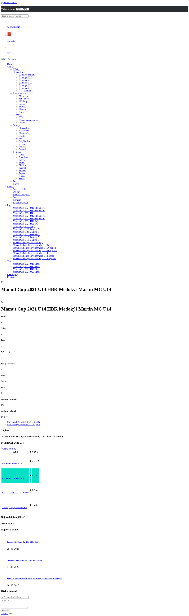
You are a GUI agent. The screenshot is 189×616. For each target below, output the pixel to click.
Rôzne (22, 112)
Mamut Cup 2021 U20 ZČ (25, 224)
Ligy (9, 205)
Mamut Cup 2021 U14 (23, 213)
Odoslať (5, 610)
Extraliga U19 (25, 80)
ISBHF (22, 146)
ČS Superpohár (26, 90)
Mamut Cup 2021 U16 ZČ (25, 221)
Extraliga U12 (25, 88)
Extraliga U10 (25, 82)
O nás (15, 197)
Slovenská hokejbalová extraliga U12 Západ (33, 256)
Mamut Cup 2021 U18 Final (26, 234)
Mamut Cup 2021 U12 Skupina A (29, 216)
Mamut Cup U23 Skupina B (26, 232)
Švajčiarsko (24, 141)
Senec (22, 178)
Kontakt (11, 277)
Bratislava (23, 157)
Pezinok (22, 168)
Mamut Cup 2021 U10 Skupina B (29, 210)
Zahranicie (24, 130)
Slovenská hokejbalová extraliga (28, 242)
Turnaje (22, 106)
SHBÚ (10, 186)
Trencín (22, 170)
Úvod (9, 64)
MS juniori (24, 98)
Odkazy (16, 192)
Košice (22, 176)
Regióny (17, 152)
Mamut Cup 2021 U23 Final (26, 272)
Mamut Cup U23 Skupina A (26, 229)
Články (10, 66)
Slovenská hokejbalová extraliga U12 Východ (34, 258)
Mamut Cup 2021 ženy (24, 226)
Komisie (17, 200)
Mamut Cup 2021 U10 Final (26, 264)
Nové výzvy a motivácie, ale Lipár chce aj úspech (24, 560)
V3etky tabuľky (8, 448)
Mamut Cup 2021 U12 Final (26, 266)
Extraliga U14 (25, 85)
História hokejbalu (21, 194)
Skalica (22, 165)
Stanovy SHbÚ (20, 189)
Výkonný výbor (20, 202)
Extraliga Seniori (27, 74)
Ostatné (22, 122)
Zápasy (22, 104)
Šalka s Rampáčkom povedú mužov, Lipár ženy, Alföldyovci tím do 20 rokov (34, 578)
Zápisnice (17, 114)
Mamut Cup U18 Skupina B (26, 240)
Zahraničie (18, 138)
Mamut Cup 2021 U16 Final (26, 269)
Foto (15, 181)
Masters (22, 109)
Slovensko (18, 72)
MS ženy (23, 101)
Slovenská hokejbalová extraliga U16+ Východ (35, 250)
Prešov (22, 160)
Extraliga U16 (25, 77)
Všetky (16, 69)
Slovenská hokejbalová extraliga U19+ (31, 245)
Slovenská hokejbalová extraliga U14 (30, 253)
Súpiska (23, 422)
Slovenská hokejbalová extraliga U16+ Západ (34, 248)
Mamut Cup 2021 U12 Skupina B (29, 218)
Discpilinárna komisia (29, 120)
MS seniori (24, 96)
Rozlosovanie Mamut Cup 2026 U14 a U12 (22, 542)
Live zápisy (12, 274)
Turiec (22, 162)
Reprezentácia (19, 93)
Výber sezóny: (8, 9)
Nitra (21, 154)
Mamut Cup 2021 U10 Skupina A (29, 208)
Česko (22, 144)
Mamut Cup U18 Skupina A (26, 237)
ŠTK (21, 117)
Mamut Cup (24, 133)
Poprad (22, 173)
